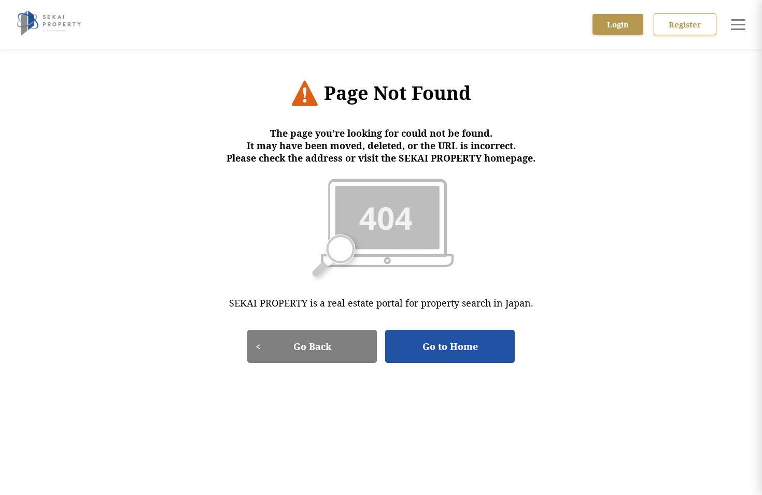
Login (618, 24)
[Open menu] (738, 24)
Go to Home (450, 346)
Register (685, 24)
